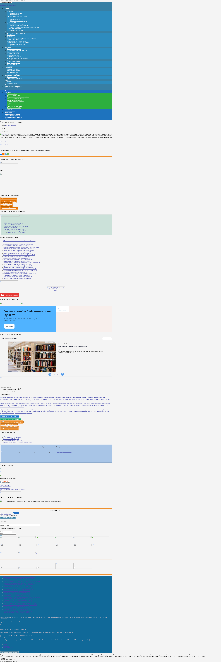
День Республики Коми (5, 490)
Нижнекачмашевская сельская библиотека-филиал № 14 (20, 269)
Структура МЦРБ (12, 22)
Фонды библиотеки (12, 64)
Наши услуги (11, 18)
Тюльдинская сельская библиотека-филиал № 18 (17, 276)
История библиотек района (15, 30)
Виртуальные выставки (14, 49)
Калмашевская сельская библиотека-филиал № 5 (17, 253)
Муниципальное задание (14, 100)
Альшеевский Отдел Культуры (12, 437)
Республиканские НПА (14, 108)
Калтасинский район (13, 69)
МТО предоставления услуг (18, 21)
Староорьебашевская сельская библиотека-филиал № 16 (19, 273)
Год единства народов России (13, 88)
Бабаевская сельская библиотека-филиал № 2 (16, 245)
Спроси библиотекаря (13, 52)
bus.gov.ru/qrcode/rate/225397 (64, 452)
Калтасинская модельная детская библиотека (16, 256)
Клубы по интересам (13, 55)
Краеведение (8, 67)
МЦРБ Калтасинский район (8, 5)
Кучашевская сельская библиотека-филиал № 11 (17, 266)
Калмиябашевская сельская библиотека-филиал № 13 (19, 255)
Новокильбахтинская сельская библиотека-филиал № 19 (20, 270)
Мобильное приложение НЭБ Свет (17, 50)
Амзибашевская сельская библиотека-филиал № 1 (18, 244)
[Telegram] (6, 154)
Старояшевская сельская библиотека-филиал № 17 (18, 275)
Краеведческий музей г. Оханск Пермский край (17, 442)
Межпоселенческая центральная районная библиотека (19, 577)
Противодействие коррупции (15, 24)
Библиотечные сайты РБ (14, 56)
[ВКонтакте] (1, 154)
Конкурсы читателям (13, 53)
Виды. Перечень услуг (17, 19)
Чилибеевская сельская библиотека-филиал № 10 (17, 278)
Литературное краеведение (12, 75)
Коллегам (7, 32)
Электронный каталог (13, 61)
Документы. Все (12, 94)
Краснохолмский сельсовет (11, 436)
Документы (8, 92)
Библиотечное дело (16, 46)
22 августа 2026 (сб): (5, 488)
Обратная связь (14, 14)
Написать (9, 326)
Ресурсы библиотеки (10, 60)
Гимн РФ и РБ (11, 35)
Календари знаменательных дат (16, 33)
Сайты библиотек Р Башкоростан (17, 41)
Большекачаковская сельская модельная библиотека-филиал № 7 (22, 247)
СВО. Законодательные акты (12, 224)
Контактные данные (16, 13)
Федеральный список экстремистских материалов (21, 38)
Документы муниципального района (18, 97)
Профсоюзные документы (14, 106)
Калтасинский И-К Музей (11, 439)
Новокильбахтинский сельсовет (12, 440)
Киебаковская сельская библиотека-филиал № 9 (17, 259)
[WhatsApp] (8, 154)
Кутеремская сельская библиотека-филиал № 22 (17, 264)
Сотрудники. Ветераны (14, 28)
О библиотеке (8, 10)
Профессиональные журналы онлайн (18, 42)
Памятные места (12, 77)
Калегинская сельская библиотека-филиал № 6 (17, 252)
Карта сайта (8, 118)
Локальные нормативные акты (16, 98)
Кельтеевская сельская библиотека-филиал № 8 (17, 258)
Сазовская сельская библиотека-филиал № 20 (16, 272)
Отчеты (9, 103)
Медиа (6, 80)
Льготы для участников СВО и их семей (16, 226)
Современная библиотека (17, 44)
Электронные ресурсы (13, 63)
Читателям (8, 47)
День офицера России (5, 486)
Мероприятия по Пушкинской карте (17, 58)
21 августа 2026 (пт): (5, 485)
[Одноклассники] (3, 154)
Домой (5, 644)
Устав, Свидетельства (13, 95)
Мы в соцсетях (7, 649)
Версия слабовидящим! (11, 295)
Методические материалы (14, 39)
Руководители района (13, 70)
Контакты (10, 11)
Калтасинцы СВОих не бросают (17, 232)
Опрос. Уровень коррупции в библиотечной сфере (25, 27)
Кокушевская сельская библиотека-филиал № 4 (17, 261)
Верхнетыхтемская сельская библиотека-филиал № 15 (19, 250)
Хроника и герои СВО (10, 227)
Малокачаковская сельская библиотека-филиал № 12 (18, 267)
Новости (6, 646)
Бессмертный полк (12, 72)
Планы (9, 104)
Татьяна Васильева (10, 125)
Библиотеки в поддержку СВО (16, 231)
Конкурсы (10, 36)
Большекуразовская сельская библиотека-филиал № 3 (19, 248)
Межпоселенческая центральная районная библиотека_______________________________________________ (19, 241)
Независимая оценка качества (15, 101)
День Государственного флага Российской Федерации (13, 489)
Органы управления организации (17, 16)
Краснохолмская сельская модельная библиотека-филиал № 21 (21, 262)
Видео (9, 81)
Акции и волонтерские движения (14, 229)
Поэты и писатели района (14, 78)
